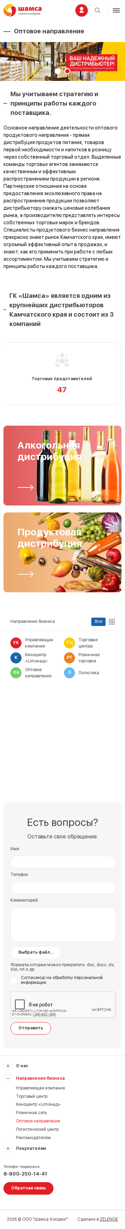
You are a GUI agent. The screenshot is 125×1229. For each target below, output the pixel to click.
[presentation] (15, 62)
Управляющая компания (40, 1088)
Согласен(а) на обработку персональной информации (62, 980)
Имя (14, 849)
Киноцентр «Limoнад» (38, 1104)
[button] (58, 71)
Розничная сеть (31, 1112)
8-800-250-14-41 (25, 1174)
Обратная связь (28, 1188)
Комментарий (24, 900)
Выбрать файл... (35, 952)
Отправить (30, 1028)
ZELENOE (109, 1219)
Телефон (19, 874)
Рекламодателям (33, 1137)
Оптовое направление (38, 1121)
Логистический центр (37, 1129)
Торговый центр (32, 1096)
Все (98, 621)
